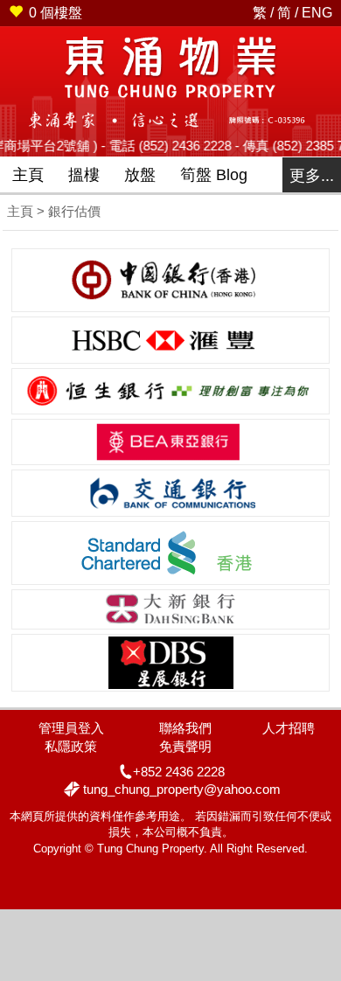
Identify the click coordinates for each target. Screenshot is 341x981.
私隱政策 (71, 746)
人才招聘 (288, 727)
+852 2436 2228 (179, 771)
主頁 (28, 175)
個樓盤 (55, 12)
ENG (317, 12)
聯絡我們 (185, 727)
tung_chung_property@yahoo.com (182, 789)
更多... (311, 175)
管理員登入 (71, 727)
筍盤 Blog (213, 175)
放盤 (140, 175)
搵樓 (84, 175)
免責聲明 (185, 746)
